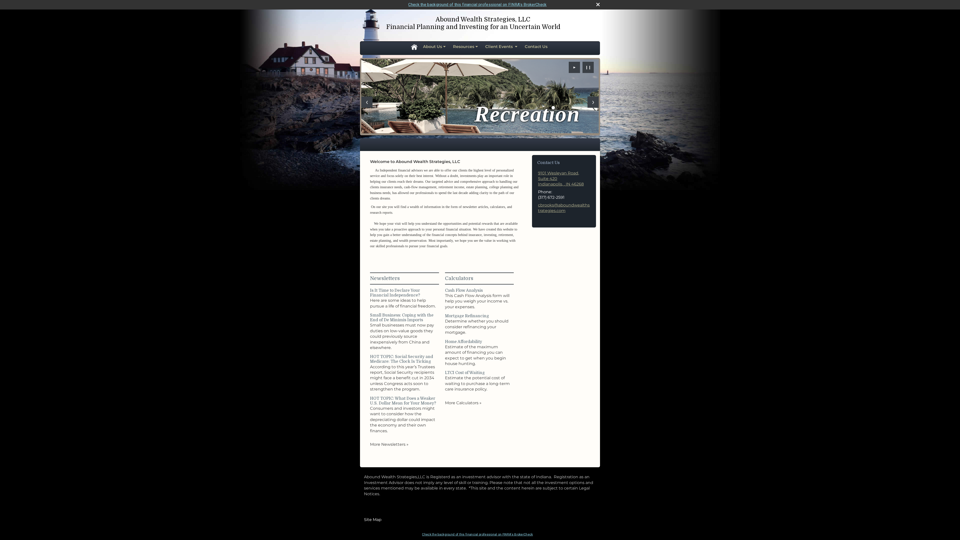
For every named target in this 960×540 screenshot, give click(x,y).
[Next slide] (593, 102)
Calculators (459, 278)
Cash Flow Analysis (464, 290)
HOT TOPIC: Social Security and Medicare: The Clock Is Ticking (401, 359)
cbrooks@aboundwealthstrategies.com (564, 208)
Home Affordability (463, 342)
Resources (463, 46)
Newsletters (385, 278)
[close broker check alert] (598, 4)
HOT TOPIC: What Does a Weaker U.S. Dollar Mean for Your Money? (403, 401)
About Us (432, 46)
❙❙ (588, 67)
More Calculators (463, 402)
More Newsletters (389, 444)
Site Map (373, 519)
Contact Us (536, 46)
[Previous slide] (366, 102)
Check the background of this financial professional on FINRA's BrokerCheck (477, 4)
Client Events (499, 46)
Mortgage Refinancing (467, 316)
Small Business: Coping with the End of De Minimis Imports (402, 317)
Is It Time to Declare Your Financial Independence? (395, 293)
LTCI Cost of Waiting (465, 372)
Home (414, 47)
